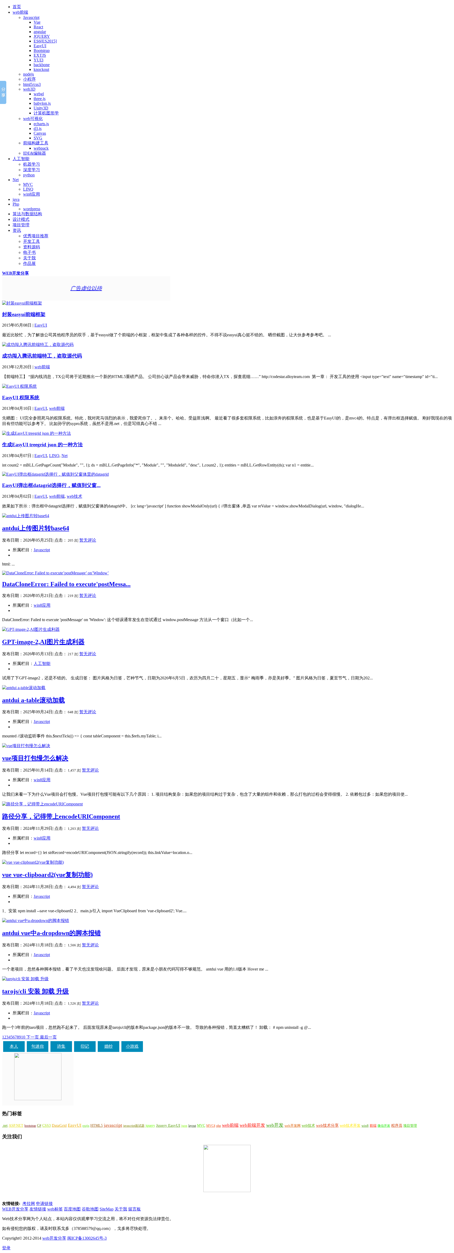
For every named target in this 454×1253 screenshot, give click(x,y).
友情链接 (37, 1209)
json (184, 1126)
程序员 (396, 1126)
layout (192, 1126)
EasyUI (40, 46)
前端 (373, 1126)
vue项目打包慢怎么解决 (35, 758)
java (16, 199)
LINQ (28, 189)
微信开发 (384, 1126)
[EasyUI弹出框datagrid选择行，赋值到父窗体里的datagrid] (55, 474)
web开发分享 (54, 1238)
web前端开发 (252, 1125)
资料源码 (31, 247)
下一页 (32, 1037)
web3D (29, 89)
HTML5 (96, 1126)
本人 (14, 1046)
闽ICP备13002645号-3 (87, 1238)
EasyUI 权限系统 (20, 397)
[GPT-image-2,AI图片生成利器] (31, 629)
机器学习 (31, 164)
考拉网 (28, 1203)
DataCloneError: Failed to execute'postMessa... (66, 584)
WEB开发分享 (15, 273)
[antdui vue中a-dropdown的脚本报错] (35, 920)
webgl (39, 94)
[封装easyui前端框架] (22, 303)
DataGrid (59, 1125)
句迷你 (37, 1046)
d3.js (38, 128)
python (29, 175)
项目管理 (21, 225)
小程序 (29, 79)
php (218, 1126)
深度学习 (31, 169)
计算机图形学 (46, 113)
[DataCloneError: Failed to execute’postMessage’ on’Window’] (55, 573)
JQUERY (42, 36)
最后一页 (48, 1037)
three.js (39, 98)
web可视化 (33, 118)
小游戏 (132, 1046)
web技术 (74, 496)
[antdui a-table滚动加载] (23, 687)
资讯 (17, 230)
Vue (37, 22)
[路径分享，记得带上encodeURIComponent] (42, 804)
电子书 (29, 252)
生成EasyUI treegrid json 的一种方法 (42, 444)
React (38, 27)
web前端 (20, 12)
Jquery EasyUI (168, 1125)
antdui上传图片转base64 (35, 528)
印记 (85, 1046)
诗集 (61, 1046)
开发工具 (31, 241)
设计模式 (21, 219)
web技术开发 (350, 1126)
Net (16, 179)
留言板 (134, 1209)
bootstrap (30, 1126)
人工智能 (21, 158)
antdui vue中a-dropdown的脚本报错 (51, 933)
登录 (6, 1248)
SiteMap (106, 1209)
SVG (38, 138)
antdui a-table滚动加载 (33, 700)
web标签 (55, 1209)
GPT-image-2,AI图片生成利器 (43, 641)
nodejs (28, 74)
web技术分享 (327, 1125)
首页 (17, 6)
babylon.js (42, 103)
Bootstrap (42, 50)
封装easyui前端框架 (23, 314)
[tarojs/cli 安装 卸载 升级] (25, 979)
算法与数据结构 (27, 214)
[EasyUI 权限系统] (19, 386)
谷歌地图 (90, 1209)
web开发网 (293, 1126)
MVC (28, 184)
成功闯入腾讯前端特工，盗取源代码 (42, 356)
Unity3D (41, 108)
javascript (113, 1125)
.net (5, 1126)
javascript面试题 (134, 1126)
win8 (365, 1126)
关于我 (29, 258)
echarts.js (41, 124)
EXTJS (40, 55)
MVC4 (210, 1126)
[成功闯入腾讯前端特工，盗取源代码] (38, 344)
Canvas (40, 133)
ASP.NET (16, 1125)
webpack (41, 148)
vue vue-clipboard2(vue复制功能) (47, 874)
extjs (85, 1126)
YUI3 (38, 60)
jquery (150, 1125)
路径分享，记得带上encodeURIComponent (61, 816)
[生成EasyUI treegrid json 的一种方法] (36, 433)
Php (16, 204)
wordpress (31, 209)
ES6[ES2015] (45, 41)
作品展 (29, 263)
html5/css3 (32, 84)
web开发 (274, 1125)
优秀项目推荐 (35, 236)
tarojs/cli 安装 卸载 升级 (35, 991)
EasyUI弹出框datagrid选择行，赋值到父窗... (51, 485)
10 (23, 1037)
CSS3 (46, 1125)
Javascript (31, 17)
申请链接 (44, 1203)
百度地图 (72, 1209)
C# (39, 1125)
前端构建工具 (35, 143)
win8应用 (31, 194)
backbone (42, 64)
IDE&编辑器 (34, 153)
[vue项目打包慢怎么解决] (26, 745)
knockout (41, 69)
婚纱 (108, 1046)
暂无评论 (87, 540)
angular (40, 31)
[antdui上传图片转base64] (25, 515)
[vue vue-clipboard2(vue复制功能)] (33, 862)
